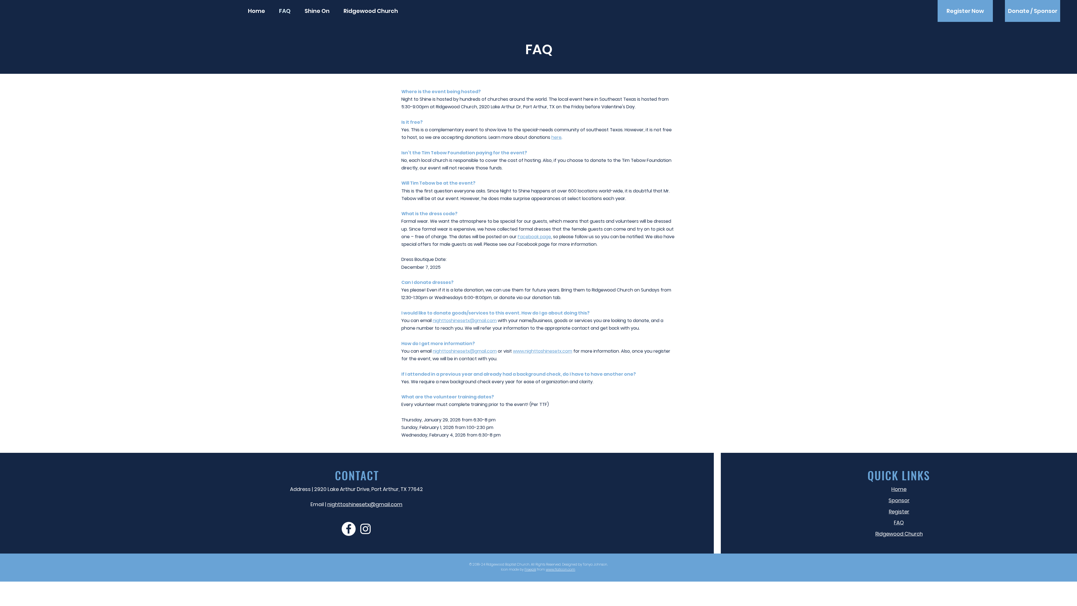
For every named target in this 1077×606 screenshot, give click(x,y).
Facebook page (534, 236)
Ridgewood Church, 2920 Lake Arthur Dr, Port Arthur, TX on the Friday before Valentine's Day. (536, 107)
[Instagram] (365, 529)
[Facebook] (349, 529)
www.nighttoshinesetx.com (542, 351)
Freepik (530, 569)
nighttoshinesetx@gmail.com (465, 320)
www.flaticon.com (560, 569)
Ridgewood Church (612, 290)
